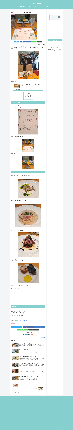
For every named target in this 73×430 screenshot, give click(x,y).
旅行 (48, 426)
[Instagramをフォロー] (28, 334)
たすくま (45, 426)
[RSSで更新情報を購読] (32, 334)
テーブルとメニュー (28, 95)
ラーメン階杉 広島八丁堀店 (53, 47)
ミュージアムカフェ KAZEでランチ (54, 45)
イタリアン (17, 323)
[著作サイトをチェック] (24, 334)
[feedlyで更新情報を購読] (30, 334)
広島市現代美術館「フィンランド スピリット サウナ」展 (55, 50)
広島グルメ (13, 323)
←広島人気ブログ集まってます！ (24, 320)
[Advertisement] (28, 298)
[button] (39, 41)
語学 (50, 426)
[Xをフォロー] (26, 334)
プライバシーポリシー (59, 426)
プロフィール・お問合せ (36, 426)
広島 (23, 323)
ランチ (21, 323)
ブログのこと (53, 426)
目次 (27, 93)
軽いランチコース (28, 96)
